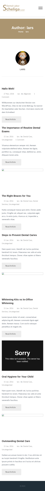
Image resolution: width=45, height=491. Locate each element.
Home (20, 32)
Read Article (10, 119)
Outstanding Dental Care (16, 441)
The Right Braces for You (16, 196)
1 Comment (19, 140)
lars (22, 69)
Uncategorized (7, 140)
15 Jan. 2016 (8, 137)
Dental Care (27, 137)
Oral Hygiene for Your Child (17, 376)
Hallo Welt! (8, 88)
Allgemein (27, 94)
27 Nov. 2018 (9, 94)
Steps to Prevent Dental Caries (19, 235)
